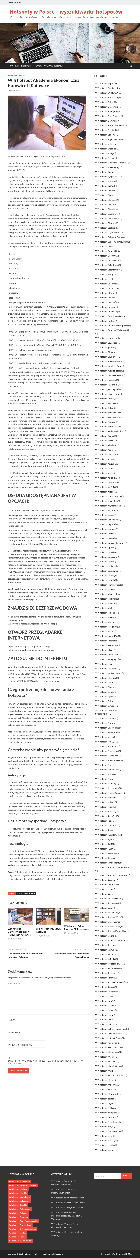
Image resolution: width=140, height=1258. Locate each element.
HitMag (128, 1254)
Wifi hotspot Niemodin (106, 645)
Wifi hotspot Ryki (103, 844)
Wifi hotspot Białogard (106, 111)
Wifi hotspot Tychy (104, 1015)
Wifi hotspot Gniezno (105, 307)
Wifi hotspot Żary (103, 1126)
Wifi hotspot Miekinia (105, 598)
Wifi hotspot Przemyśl (105, 797)
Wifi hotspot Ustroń (104, 1024)
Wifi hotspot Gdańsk (105, 283)
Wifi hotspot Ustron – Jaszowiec (110, 1028)
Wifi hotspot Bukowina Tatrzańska (111, 162)
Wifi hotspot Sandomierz (107, 862)
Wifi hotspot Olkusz (104, 682)
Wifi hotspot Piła (103, 765)
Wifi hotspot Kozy (103, 473)
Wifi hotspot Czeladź (105, 227)
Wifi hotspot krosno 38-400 (108, 496)
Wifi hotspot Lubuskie (18, 1193)
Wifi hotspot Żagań (104, 1103)
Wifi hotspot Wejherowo (107, 1052)
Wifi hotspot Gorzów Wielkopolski (111, 325)
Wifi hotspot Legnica (105, 524)
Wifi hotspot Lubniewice (106, 570)
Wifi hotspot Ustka (104, 1019)
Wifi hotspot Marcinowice (107, 584)
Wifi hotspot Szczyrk (105, 977)
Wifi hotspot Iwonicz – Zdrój (108, 366)
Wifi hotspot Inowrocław (107, 361)
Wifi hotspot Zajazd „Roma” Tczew (67, 1207)
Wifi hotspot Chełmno (105, 195)
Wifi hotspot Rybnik (104, 839)
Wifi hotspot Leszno (104, 533)
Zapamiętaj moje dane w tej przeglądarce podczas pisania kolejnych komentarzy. (46, 1062)
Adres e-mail (15, 1032)
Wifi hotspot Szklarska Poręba (109, 982)
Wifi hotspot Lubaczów (106, 556)
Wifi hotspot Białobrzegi (106, 106)
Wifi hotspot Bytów (104, 186)
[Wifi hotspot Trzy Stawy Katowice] (48, 917)
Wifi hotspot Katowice (17, 76)
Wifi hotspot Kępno (104, 435)
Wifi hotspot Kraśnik (105, 487)
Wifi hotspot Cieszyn (105, 223)
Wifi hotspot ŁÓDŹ (104, 1140)
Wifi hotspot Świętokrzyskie (20, 1241)
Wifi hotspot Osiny (104, 701)
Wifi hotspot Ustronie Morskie (109, 1033)
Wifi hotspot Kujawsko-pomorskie (22, 1185)
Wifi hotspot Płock (104, 806)
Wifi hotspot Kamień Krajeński (109, 412)
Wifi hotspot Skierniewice (107, 884)
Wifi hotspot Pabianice (106, 732)
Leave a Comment (15, 90)
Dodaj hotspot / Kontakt (49, 66)
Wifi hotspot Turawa (105, 1010)
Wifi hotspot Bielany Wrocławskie (111, 125)
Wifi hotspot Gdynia (104, 288)
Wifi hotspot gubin (104, 347)
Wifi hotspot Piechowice (106, 755)
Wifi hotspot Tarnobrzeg (106, 991)
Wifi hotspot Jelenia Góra (107, 394)
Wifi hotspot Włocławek (106, 1094)
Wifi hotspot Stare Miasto (107, 926)
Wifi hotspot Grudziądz (106, 342)
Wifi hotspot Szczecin (105, 973)
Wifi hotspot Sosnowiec (106, 912)
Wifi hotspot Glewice (105, 297)
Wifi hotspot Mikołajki (105, 612)
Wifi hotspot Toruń (104, 1001)
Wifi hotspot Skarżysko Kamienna (111, 875)
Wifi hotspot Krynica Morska (108, 505)
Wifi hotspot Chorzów (105, 204)
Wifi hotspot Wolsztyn (106, 1084)
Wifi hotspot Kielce (104, 440)
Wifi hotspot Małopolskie (19, 1201)
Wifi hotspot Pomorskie (18, 1217)
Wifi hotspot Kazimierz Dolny (109, 431)
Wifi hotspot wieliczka (105, 1061)
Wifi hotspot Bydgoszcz (106, 176)
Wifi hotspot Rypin (104, 848)
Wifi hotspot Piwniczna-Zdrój (109, 760)
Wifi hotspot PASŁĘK (105, 741)
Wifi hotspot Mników (105, 622)
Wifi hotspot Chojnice (105, 199)
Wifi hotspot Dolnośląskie (19, 1181)
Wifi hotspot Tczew (104, 996)
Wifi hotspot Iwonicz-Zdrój (108, 370)
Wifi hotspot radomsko (106, 825)
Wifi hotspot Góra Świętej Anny (110, 316)
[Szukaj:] (113, 1176)
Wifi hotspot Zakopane (106, 1112)
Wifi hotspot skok (103, 889)
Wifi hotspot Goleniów (106, 311)
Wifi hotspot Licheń (104, 538)
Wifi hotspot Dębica (104, 246)
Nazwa (12, 1020)
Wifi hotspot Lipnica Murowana (110, 543)
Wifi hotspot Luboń (104, 575)
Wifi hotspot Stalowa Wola (108, 917)
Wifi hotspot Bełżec (104, 102)
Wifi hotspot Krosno (105, 491)
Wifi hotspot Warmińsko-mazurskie (23, 1221)
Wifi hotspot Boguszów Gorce (109, 139)
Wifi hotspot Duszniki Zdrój (108, 260)
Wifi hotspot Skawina (105, 880)
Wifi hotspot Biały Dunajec (108, 116)
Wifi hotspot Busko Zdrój (107, 167)
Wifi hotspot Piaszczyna (106, 751)
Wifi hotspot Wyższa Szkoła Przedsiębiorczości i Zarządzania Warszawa (66, 1215)
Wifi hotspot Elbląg (104, 274)
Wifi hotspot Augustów (106, 83)
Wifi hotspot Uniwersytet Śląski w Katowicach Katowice (19, 931)
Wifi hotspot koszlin (104, 468)
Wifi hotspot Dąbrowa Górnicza (110, 237)
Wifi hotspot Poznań (105, 783)
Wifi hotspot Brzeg (104, 153)
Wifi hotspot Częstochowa (107, 232)
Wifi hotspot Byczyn (104, 172)
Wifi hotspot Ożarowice (106, 727)
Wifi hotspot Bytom (104, 181)
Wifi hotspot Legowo (105, 529)
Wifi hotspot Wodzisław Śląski (109, 1075)
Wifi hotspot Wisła (104, 1070)
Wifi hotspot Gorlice (104, 320)
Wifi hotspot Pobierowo (106, 769)
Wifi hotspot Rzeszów (105, 853)
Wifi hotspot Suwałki (105, 949)
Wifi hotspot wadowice (106, 1042)
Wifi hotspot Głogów (105, 352)
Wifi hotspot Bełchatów (106, 97)
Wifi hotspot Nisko (104, 650)
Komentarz (14, 983)
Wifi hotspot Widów (104, 1056)
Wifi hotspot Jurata (104, 398)
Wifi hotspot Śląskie (26, 893)
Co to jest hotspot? (20, 66)
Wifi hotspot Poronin (105, 779)
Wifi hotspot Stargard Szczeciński (110, 931)
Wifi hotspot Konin (104, 449)
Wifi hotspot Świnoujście (107, 968)
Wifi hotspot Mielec (104, 603)
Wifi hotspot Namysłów (106, 636)
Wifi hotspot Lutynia (105, 580)
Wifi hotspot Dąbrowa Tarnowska (111, 241)
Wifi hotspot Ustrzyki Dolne (108, 1038)
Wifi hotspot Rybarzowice (107, 834)
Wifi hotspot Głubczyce (106, 356)
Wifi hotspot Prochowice (107, 788)
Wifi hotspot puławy (105, 802)
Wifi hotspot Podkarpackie (19, 1209)
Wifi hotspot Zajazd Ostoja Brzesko (68, 1202)
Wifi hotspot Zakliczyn (105, 1108)
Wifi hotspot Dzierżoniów (107, 269)
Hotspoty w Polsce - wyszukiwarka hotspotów (43, 1254)
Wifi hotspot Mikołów (105, 617)
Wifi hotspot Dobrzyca (106, 255)
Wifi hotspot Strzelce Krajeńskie (110, 940)
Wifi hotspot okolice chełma (108, 673)
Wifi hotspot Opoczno (105, 691)
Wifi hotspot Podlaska (105, 774)
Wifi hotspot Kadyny (105, 403)
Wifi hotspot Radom (104, 820)
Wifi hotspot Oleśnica (105, 678)
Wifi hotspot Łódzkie (17, 1233)
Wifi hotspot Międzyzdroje (107, 594)
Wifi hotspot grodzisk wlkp (107, 338)
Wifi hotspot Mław (104, 631)
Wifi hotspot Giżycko (105, 293)
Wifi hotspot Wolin (104, 1080)
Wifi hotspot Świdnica (105, 954)
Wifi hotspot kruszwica (106, 501)
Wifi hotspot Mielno (104, 608)
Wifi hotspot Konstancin (106, 454)
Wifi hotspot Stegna (104, 935)
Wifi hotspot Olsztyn (105, 687)
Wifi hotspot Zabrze (104, 1098)
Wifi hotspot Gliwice (105, 302)
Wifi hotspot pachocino (106, 737)
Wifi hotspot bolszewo (105, 144)
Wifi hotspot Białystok (105, 120)
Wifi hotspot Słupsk (104, 987)
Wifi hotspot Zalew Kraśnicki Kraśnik (68, 1197)
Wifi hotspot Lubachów (106, 552)
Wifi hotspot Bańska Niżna (107, 88)
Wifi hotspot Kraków (105, 482)
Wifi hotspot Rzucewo (105, 858)
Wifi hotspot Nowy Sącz (106, 659)
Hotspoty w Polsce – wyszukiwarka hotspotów (66, 11)
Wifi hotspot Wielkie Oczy (107, 1066)
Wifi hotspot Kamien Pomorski (109, 417)
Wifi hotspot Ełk (103, 279)
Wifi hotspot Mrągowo (106, 626)
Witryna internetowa (20, 1045)
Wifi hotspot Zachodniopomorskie (22, 1229)
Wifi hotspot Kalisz (104, 408)
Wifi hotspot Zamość (105, 1117)
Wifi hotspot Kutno (104, 515)
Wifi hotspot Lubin (104, 561)
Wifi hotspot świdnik (105, 959)
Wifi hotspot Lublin (104, 566)
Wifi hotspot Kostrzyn (105, 459)
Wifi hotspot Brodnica (105, 148)
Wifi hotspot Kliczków (105, 445)
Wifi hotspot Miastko (105, 589)
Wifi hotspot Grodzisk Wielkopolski (112, 330)
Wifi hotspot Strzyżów (105, 945)
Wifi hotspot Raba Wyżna (107, 811)
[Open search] (131, 66)
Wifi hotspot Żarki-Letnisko (108, 1122)
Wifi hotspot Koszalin (105, 463)
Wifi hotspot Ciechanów (106, 213)
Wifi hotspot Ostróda (105, 705)
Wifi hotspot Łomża (104, 1145)
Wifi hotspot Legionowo (106, 519)
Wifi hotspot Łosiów (104, 1149)
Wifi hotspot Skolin (104, 894)
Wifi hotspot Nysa (103, 664)
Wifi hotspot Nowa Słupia (107, 654)
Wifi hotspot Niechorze (106, 640)
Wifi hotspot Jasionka (105, 380)
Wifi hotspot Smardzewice (107, 898)
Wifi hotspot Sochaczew (106, 903)
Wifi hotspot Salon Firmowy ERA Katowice (76, 928)
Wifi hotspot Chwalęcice (106, 209)
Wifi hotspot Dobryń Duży (107, 251)
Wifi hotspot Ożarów (105, 723)
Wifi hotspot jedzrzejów (106, 389)
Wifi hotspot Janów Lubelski (108, 375)
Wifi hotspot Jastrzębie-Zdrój (109, 384)
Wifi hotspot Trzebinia (105, 1005)
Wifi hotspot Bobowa (105, 134)
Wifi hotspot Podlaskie (18, 1213)
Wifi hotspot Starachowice (107, 921)
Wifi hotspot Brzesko (105, 158)
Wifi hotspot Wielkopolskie (20, 1225)
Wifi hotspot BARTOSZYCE (108, 92)
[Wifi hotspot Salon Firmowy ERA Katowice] (76, 916)
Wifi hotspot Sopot (104, 907)
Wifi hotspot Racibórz (105, 816)
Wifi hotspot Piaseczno (106, 746)
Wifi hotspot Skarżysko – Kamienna (112, 867)
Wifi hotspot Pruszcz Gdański (109, 792)
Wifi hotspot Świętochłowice (108, 963)
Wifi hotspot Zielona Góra (107, 1131)
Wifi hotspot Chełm (104, 190)
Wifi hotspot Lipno (104, 547)
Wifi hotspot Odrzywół (106, 668)
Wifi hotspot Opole (104, 696)
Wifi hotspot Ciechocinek (107, 218)
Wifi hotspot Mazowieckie (19, 1197)
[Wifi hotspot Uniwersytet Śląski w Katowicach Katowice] (20, 917)
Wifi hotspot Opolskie (18, 1205)
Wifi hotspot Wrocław (105, 1089)
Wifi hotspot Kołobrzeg (106, 477)
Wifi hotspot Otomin (105, 718)
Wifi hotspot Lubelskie (18, 1189)
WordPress (116, 1254)
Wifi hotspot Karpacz (105, 422)
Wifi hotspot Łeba (103, 1136)
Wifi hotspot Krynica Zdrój (107, 510)
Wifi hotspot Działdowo (106, 265)
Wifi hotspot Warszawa (106, 1047)
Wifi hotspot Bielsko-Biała (107, 130)
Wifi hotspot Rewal (104, 830)
